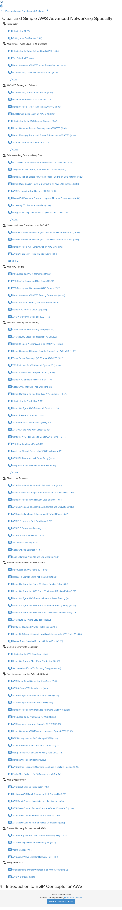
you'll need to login (73, 897)
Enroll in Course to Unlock (61, 901)
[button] (2, 2)
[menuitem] (2, 6)
